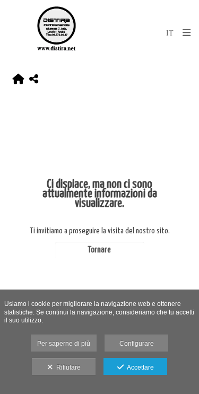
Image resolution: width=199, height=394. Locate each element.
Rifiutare (67, 367)
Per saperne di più (63, 343)
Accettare (139, 367)
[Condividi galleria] (33, 79)
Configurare (136, 343)
